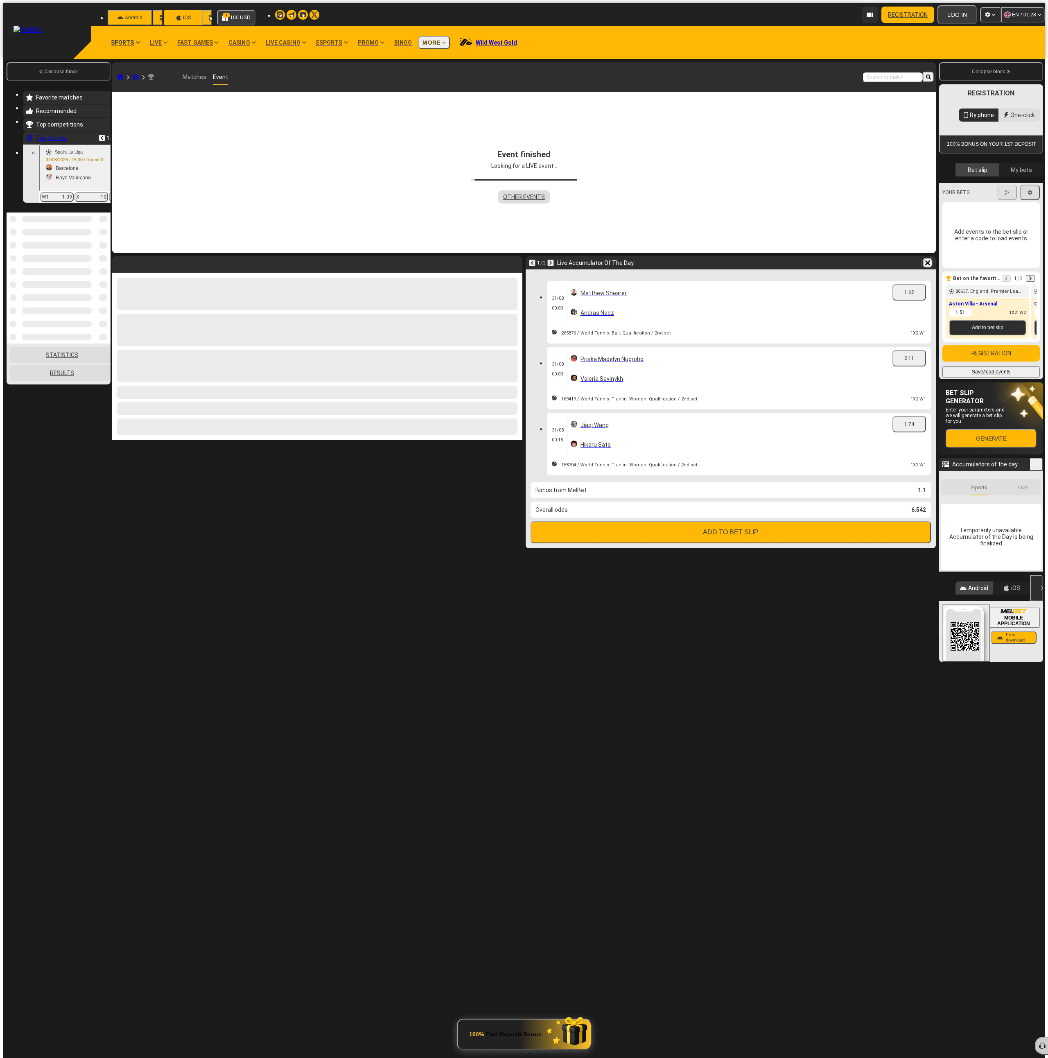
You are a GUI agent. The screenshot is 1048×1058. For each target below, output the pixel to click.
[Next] (550, 263)
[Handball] (136, 77)
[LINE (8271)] (120, 77)
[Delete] (928, 263)
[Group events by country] (103, 254)
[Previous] (102, 138)
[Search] (928, 77)
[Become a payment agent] (870, 15)
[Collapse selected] (93, 254)
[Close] (1036, 588)
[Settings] (990, 15)
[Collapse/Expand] (1036, 464)
